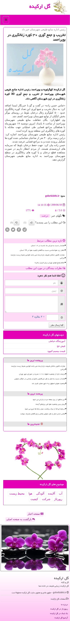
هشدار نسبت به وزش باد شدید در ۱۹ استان (47, 245)
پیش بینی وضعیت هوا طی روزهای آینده (50, 404)
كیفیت (34, 499)
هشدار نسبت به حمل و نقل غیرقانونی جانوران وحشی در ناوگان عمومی (39, 379)
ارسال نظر (56, 325)
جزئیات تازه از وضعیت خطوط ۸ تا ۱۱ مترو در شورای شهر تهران (42, 374)
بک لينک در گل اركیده (59, 613)
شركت (46, 499)
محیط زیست (17, 493)
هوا (30, 493)
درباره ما (64, 604)
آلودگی (40, 493)
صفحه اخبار (34, 514)
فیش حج (61, 346)
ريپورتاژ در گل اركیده (59, 609)
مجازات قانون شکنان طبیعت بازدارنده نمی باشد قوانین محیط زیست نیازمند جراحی (37, 256)
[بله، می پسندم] (31, 222)
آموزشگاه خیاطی (56, 341)
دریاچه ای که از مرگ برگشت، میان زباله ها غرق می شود (45, 409)
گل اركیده (39, 6)
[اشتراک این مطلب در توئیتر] (13, 229)
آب (60, 493)
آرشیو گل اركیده (61, 618)
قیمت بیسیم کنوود (56, 351)
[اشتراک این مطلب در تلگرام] (24, 229)
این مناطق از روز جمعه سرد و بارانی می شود (49, 399)
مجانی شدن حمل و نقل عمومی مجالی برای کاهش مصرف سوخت (42, 414)
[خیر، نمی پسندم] (16, 222)
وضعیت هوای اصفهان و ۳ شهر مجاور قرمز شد (48, 383)
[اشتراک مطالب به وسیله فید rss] (7, 229)
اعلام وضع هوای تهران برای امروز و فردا (49, 262)
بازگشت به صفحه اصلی (19, 519)
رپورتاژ (58, 499)
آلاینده (51, 493)
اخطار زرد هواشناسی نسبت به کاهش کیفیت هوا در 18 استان (42, 250)
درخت (45, 215)
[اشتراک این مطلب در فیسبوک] (18, 229)
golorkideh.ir (52, 195)
